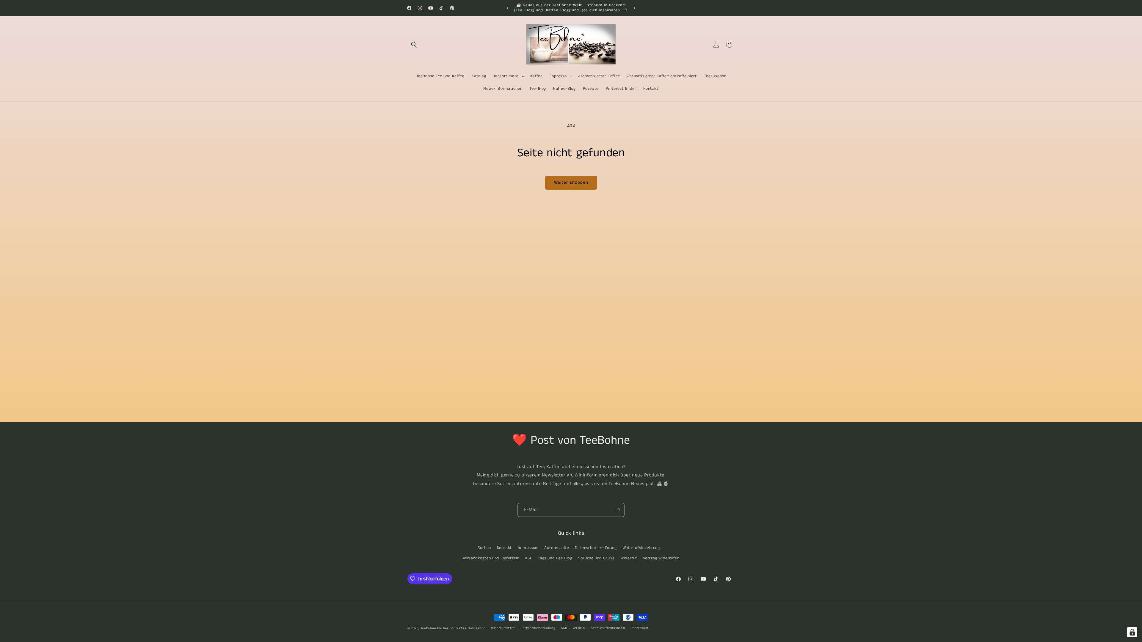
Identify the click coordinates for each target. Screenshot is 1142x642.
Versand (578, 628)
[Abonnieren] (617, 510)
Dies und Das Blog (555, 558)
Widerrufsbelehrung (641, 548)
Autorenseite (556, 548)
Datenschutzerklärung (596, 548)
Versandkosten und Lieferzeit (491, 558)
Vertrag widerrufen (661, 558)
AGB (529, 558)
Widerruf (628, 558)
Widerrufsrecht (503, 628)
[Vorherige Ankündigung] (507, 8)
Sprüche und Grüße (596, 558)
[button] (414, 44)
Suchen (484, 548)
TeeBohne (428, 628)
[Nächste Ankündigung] (634, 8)
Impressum (528, 548)
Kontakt (504, 548)
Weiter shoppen (571, 182)
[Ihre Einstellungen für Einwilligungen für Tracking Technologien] (1132, 632)
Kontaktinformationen (608, 628)
